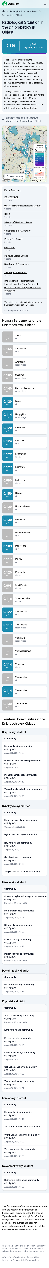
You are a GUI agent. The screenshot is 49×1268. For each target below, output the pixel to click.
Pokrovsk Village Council (16, 256)
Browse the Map (15, 176)
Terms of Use (33, 1257)
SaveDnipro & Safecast (15, 272)
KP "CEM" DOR (11, 197)
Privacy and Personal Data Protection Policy (21, 1260)
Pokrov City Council (13, 239)
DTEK (7, 214)
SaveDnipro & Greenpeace (16, 264)
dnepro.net (9, 247)
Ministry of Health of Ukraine (18, 222)
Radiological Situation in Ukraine (24, 11)
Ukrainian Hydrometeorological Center (22, 205)
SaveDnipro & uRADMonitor (17, 230)
